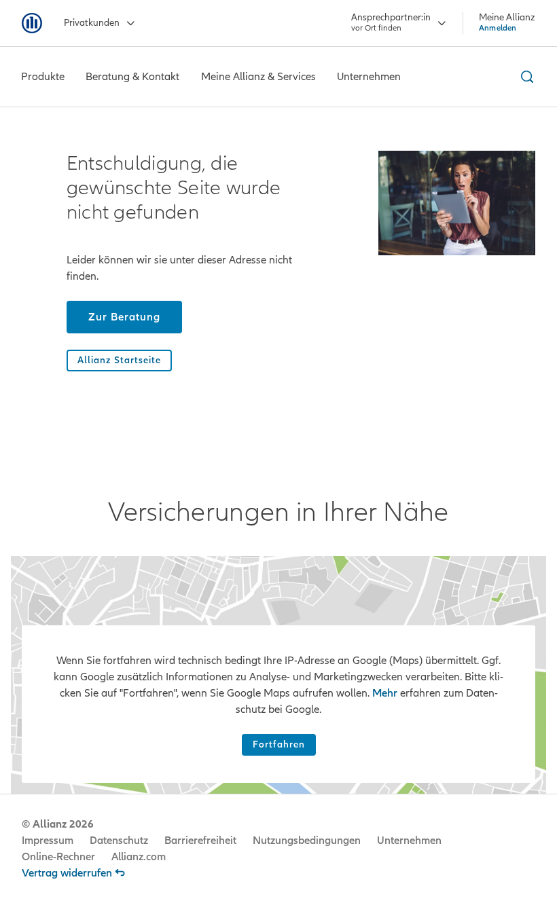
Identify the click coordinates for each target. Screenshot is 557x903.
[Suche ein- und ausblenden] (525, 77)
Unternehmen (409, 840)
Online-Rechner (58, 857)
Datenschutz (119, 840)
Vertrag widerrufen (67, 873)
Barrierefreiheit (200, 840)
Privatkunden (92, 23)
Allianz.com (138, 857)
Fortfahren (279, 744)
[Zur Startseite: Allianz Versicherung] (32, 23)
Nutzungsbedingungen (307, 840)
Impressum (47, 840)
